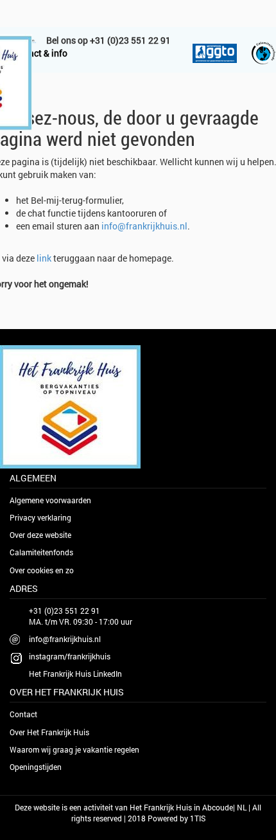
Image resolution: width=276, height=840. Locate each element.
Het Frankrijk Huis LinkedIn (75, 673)
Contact (23, 714)
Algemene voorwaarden (50, 500)
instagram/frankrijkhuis (69, 656)
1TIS (197, 818)
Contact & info (38, 53)
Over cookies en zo (42, 570)
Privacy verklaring (40, 517)
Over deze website (40, 535)
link (44, 258)
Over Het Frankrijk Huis (49, 732)
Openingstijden (36, 767)
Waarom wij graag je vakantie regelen (74, 749)
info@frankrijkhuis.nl (144, 226)
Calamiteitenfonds (41, 552)
